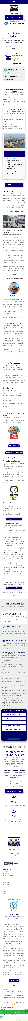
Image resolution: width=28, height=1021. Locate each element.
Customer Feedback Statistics (14, 173)
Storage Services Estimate (14, 519)
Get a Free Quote (14, 17)
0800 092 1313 (15, 14)
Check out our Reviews (12, 158)
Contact (4, 891)
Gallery (4, 893)
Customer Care (6, 878)
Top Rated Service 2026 (17, 23)
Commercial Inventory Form (14, 452)
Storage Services (11, 168)
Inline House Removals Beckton (14, 164)
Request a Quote (14, 739)
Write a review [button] (17, 63)
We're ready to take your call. (14, 172)
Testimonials (6, 873)
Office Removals (11, 166)
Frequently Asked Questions (14, 170)
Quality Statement (7, 882)
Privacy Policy (6, 886)
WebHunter (15, 1004)
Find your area (14, 980)
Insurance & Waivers (8, 875)
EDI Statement (6, 884)
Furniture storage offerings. (14, 535)
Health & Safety (6, 880)
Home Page (5, 871)
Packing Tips (6, 889)
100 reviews (14, 60)
